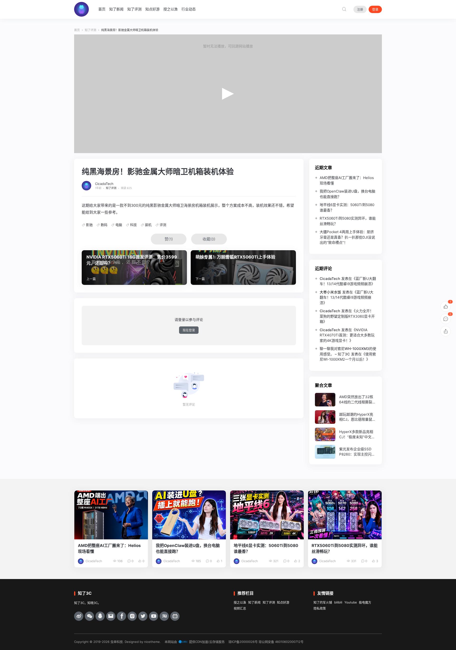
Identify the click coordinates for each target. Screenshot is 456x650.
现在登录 (189, 330)
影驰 (89, 225)
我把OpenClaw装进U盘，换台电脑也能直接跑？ (347, 194)
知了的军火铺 (323, 602)
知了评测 (134, 9)
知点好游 (152, 9)
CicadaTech (104, 184)
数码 (104, 225)
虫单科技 (116, 642)
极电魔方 (365, 602)
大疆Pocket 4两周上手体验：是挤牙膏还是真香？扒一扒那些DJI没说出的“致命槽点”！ (347, 237)
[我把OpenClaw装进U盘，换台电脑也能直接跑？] (189, 515)
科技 (133, 225)
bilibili (338, 602)
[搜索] (344, 9)
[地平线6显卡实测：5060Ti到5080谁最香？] (267, 515)
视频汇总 (240, 608)
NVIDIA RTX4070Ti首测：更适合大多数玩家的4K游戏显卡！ (347, 335)
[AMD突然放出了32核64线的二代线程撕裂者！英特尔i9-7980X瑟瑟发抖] (345, 399)
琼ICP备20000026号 (243, 642)
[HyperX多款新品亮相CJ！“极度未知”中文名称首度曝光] (345, 434)
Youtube (350, 602)
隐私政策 (320, 608)
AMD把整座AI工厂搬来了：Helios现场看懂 (347, 180)
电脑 (118, 225)
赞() (169, 239)
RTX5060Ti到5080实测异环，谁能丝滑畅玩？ (348, 221)
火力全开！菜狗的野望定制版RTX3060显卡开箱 (347, 316)
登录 (375, 9)
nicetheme (152, 642)
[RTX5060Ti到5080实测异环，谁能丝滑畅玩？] (345, 515)
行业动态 (188, 9)
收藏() (209, 239)
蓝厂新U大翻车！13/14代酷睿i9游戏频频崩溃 (346, 297)
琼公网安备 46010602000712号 (281, 642)
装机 (148, 225)
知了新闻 (116, 9)
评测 (163, 225)
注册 (360, 9)
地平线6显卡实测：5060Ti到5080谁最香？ (347, 207)
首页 (101, 9)
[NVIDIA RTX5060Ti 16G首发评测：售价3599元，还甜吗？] (134, 267)
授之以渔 (170, 9)
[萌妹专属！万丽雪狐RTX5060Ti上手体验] (243, 267)
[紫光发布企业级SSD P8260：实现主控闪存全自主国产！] (345, 451)
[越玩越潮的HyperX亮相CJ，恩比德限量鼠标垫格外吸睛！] (345, 417)
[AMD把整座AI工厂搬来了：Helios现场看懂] (111, 515)
